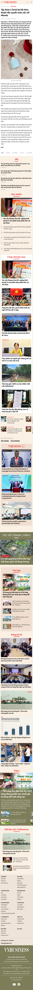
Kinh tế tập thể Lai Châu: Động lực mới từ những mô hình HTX (18, 822)
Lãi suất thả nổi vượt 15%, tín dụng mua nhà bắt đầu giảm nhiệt (21, 868)
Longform (26, 535)
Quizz (16, 538)
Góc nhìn (3, 899)
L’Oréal (8, 152)
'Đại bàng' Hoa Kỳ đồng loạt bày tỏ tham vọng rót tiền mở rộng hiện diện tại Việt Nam (15, 186)
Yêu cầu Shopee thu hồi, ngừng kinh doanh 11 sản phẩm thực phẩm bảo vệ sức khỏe (15, 164)
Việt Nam (3, 878)
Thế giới (3, 881)
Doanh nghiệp (5, 6)
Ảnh (4, 535)
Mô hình (3, 921)
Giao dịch (4, 897)
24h (2, 893)
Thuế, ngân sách (22, 885)
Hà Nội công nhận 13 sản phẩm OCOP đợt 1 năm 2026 (21, 610)
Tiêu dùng (13, 6)
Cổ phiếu (3, 895)
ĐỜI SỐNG (3, 928)
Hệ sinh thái (20, 923)
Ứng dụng (20, 909)
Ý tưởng (19, 921)
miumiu (22, 152)
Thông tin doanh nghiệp (8, 913)
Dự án (18, 895)
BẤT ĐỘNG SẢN (21, 890)
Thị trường (5, 441)
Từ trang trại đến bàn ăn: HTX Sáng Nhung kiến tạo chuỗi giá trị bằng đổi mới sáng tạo (16, 594)
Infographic (17, 535)
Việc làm (3, 933)
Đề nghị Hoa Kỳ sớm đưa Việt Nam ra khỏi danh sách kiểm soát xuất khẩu (16, 179)
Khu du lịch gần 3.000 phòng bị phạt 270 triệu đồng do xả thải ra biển (16, 171)
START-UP (19, 917)
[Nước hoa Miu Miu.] (16, 40)
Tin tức (19, 893)
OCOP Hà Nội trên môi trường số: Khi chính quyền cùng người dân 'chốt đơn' (21, 603)
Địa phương (4, 883)
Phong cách (4, 935)
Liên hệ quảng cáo (6, 943)
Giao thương (15, 441)
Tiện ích (19, 899)
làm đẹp (15, 152)
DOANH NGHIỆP (5, 902)
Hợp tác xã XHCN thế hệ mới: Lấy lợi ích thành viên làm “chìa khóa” (20, 860)
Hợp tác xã (4, 919)
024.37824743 (17, 979)
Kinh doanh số (21, 887)
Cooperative (10, 417)
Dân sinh (3, 931)
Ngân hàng (20, 878)
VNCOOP (19, 928)
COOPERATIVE (5, 917)
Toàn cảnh (20, 897)
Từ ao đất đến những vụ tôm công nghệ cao (20, 618)
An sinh (3, 925)
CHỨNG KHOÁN (5, 890)
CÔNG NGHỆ (20, 902)
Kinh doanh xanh (6, 923)
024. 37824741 (10, 940)
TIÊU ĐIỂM (3, 876)
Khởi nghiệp (20, 919)
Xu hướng (20, 905)
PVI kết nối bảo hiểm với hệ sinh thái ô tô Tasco (17, 232)
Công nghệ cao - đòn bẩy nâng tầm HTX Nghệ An (21, 625)
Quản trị (3, 911)
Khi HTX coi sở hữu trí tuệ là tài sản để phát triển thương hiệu (15, 421)
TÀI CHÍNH (19, 876)
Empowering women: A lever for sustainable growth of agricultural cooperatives (13, 496)
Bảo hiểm (19, 883)
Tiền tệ (19, 881)
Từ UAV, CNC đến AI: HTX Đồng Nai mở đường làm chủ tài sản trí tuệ (14, 431)
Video (10, 535)
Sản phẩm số (20, 907)
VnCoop (16, 570)
